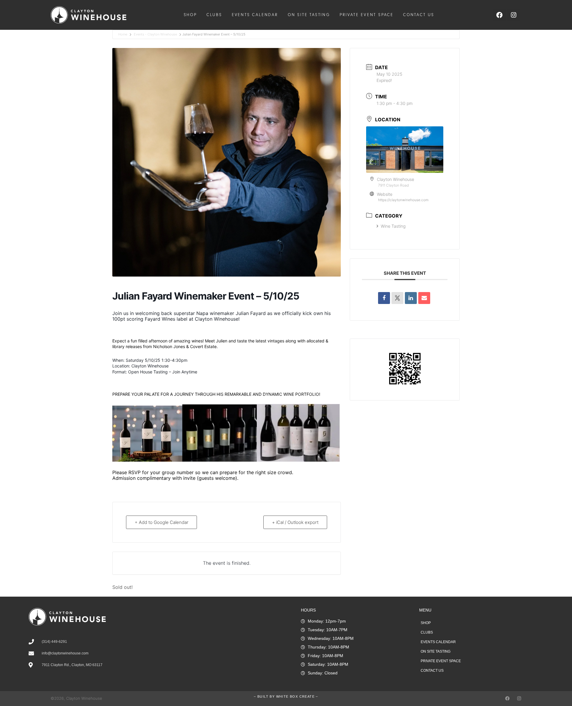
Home (123, 34)
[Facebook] (507, 698)
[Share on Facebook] (384, 298)
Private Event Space (367, 15)
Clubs (214, 15)
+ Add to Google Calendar (161, 522)
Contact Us (418, 15)
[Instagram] (519, 698)
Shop (190, 15)
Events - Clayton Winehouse (155, 34)
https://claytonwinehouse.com (403, 200)
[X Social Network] (397, 298)
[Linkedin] (411, 298)
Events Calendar (255, 15)
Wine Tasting (393, 226)
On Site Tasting (309, 15)
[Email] (424, 298)
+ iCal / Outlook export (295, 522)
